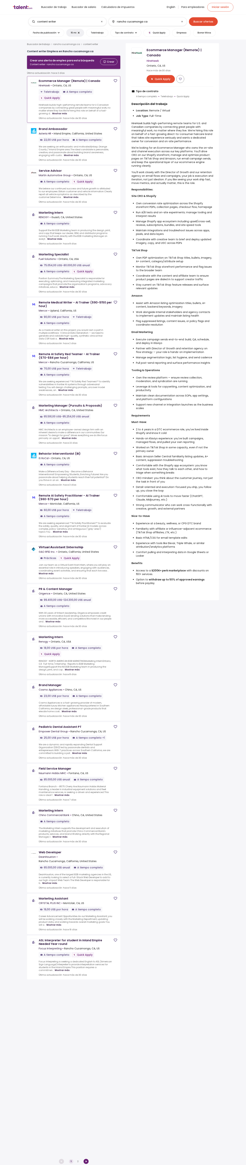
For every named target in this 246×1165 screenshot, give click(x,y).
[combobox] (67, 22)
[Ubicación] (145, 22)
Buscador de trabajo (38, 44)
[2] (86, 1161)
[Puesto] (64, 22)
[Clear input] (101, 22)
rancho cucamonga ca (66, 44)
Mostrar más (59, 113)
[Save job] (115, 80)
